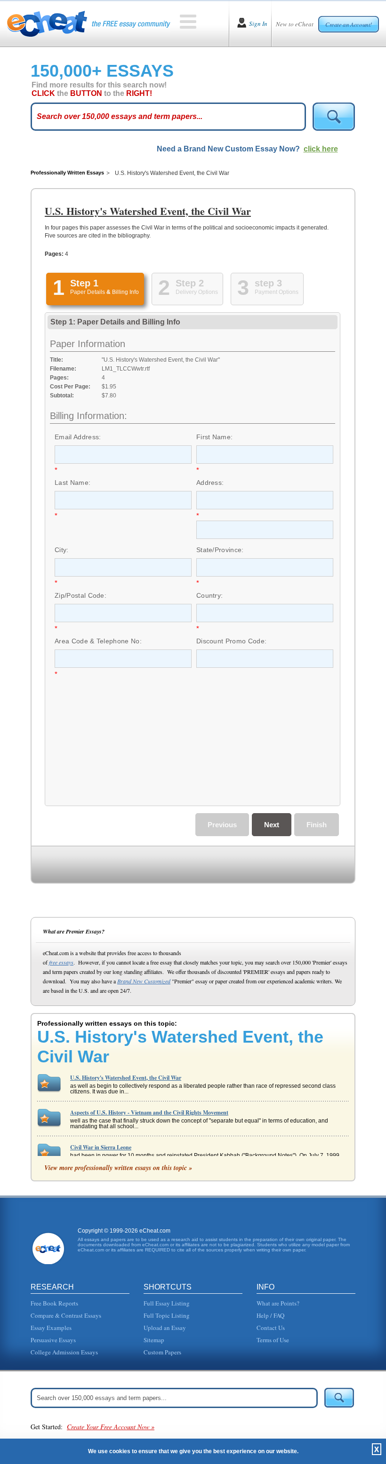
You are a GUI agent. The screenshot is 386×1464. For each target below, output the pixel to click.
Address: (210, 482)
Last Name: (72, 482)
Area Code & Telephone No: (98, 641)
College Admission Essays (64, 1352)
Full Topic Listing (167, 1315)
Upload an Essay (165, 1327)
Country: (209, 595)
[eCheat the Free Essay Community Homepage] (88, 23)
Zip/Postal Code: (80, 595)
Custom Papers (162, 1352)
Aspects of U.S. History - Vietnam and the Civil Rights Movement (149, 1112)
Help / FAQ (270, 1315)
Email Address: (78, 437)
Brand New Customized (143, 981)
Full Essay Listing (167, 1303)
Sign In (258, 23)
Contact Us (271, 1327)
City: (62, 550)
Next (271, 825)
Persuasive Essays (53, 1340)
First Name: (214, 437)
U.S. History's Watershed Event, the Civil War (125, 1078)
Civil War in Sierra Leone (100, 1147)
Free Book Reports (54, 1303)
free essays (61, 962)
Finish (316, 825)
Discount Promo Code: (231, 641)
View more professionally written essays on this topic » (118, 1167)
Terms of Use (273, 1340)
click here (321, 149)
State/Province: (220, 550)
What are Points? (278, 1303)
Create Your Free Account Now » (110, 1426)
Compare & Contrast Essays (66, 1315)
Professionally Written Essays (67, 172)
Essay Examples (51, 1327)
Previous (222, 825)
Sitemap (154, 1340)
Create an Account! (348, 24)
